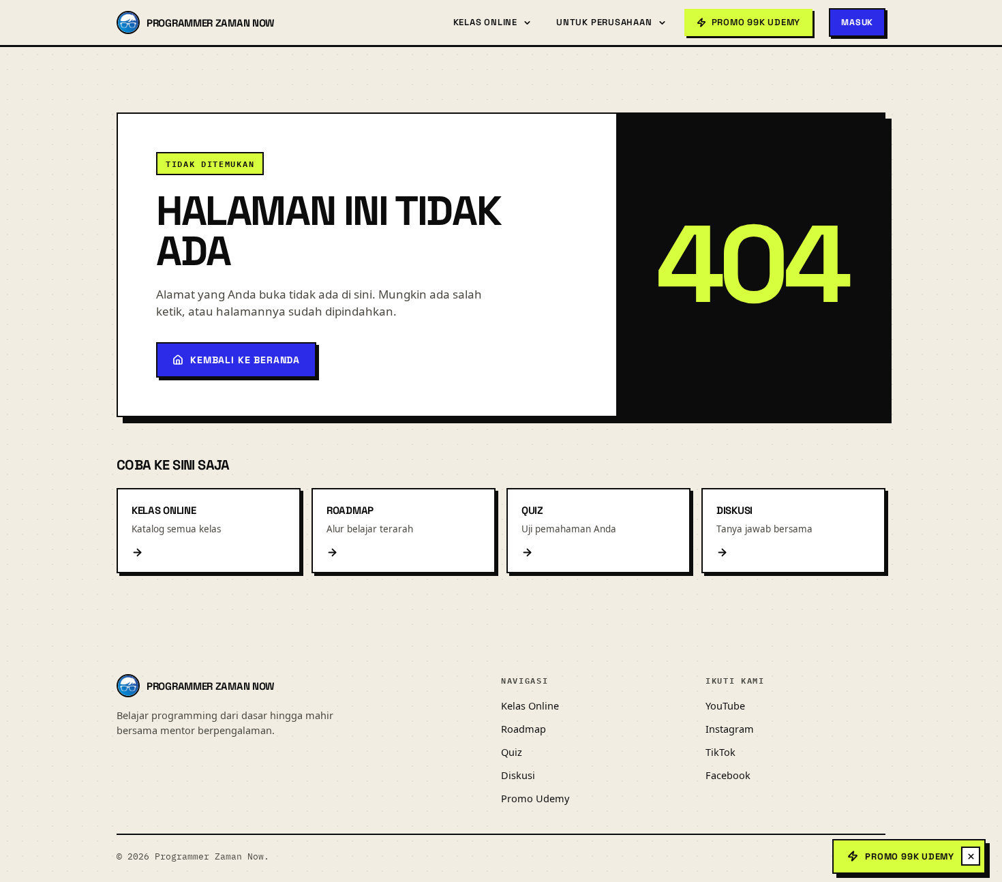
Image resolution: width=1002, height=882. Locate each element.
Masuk (857, 22)
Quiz (511, 752)
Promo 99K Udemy (909, 856)
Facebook (727, 775)
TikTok (720, 752)
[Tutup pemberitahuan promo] (970, 856)
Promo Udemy (535, 798)
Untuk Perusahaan (604, 22)
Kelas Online (485, 22)
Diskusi (518, 775)
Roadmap (523, 728)
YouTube (725, 705)
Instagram (729, 728)
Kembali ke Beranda (245, 360)
